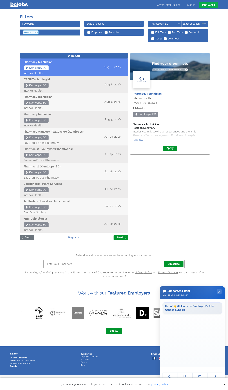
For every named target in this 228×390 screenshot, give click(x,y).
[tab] (74, 67)
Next (120, 237)
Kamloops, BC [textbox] (164, 23)
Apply (170, 148)
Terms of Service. (168, 272)
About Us (84, 359)
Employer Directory (89, 357)
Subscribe (174, 263)
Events (83, 362)
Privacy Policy (143, 272)
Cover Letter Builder (168, 4)
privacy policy (159, 384)
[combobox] (165, 24)
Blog (82, 365)
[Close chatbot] (219, 291)
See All (114, 330)
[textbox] (56, 32)
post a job (208, 4)
